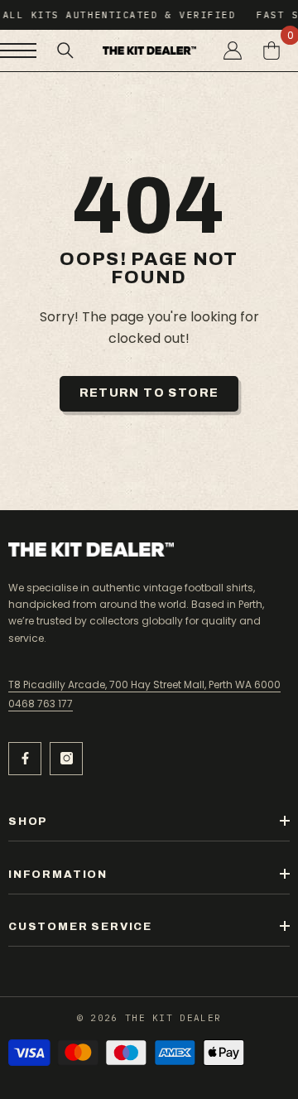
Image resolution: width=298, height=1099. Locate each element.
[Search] (65, 50)
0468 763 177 (40, 704)
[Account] (232, 50)
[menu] (18, 50)
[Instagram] (66, 758)
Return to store (149, 393)
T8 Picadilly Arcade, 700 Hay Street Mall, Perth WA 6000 (144, 684)
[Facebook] (24, 758)
